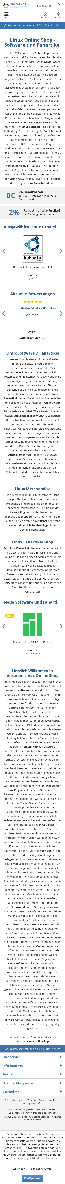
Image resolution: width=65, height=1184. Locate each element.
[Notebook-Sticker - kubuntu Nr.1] (32, 249)
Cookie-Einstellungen (49, 1100)
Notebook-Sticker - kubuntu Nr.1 (32, 267)
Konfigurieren (32, 1178)
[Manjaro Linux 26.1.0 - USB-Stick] (32, 624)
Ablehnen (19, 1169)
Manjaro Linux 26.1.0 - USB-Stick (32, 642)
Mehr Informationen (49, 1158)
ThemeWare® (34, 1119)
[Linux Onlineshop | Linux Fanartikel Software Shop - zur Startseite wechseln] (16, 5)
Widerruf (31, 1100)
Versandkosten (16, 1112)
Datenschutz (18, 1100)
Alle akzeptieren (41, 1169)
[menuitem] (58, 15)
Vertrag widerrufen (32, 1103)
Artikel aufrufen (30, 338)
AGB (7, 1100)
